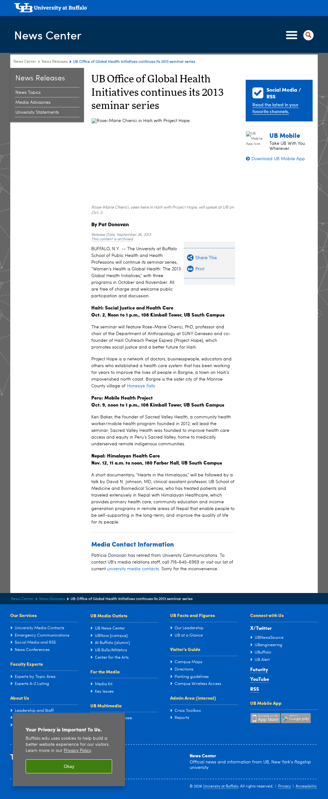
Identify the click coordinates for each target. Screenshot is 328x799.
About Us (19, 698)
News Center (47, 35)
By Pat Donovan (110, 224)
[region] (69, 749)
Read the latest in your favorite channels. (275, 108)
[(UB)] (166, 9)
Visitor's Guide (185, 649)
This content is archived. (112, 239)
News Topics (28, 92)
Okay (69, 766)
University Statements (37, 112)
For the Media (105, 671)
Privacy (284, 786)
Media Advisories (33, 102)
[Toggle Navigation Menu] (298, 35)
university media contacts (133, 569)
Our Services (23, 615)
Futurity (259, 669)
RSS (254, 688)
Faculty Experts (26, 664)
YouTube (259, 678)
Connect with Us (267, 615)
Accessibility (306, 786)
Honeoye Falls (141, 386)
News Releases (55, 62)
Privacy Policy (77, 750)
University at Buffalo (220, 786)
